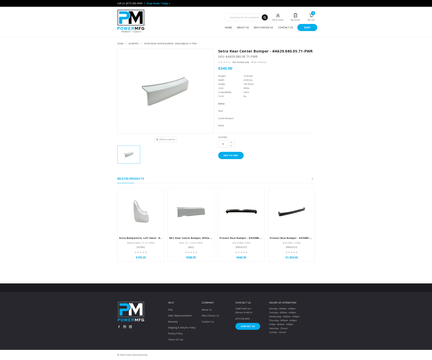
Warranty (173, 321)
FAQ (170, 309)
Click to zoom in (167, 139)
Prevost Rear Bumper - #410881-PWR (293, 238)
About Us (243, 27)
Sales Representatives (180, 315)
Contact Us (285, 27)
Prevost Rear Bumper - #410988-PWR (242, 238)
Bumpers (134, 43)
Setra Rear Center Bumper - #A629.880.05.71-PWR (170, 43)
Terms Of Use (175, 339)
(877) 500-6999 (134, 3)
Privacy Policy (175, 333)
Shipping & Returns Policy (182, 327)
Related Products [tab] (130, 179)
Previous (307, 178)
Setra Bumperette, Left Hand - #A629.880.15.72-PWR (151, 238)
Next (312, 178)
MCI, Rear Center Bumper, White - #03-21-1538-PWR (201, 238)
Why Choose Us (263, 27)
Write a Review (258, 62)
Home (228, 27)
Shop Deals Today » (158, 3)
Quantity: (222, 137)
